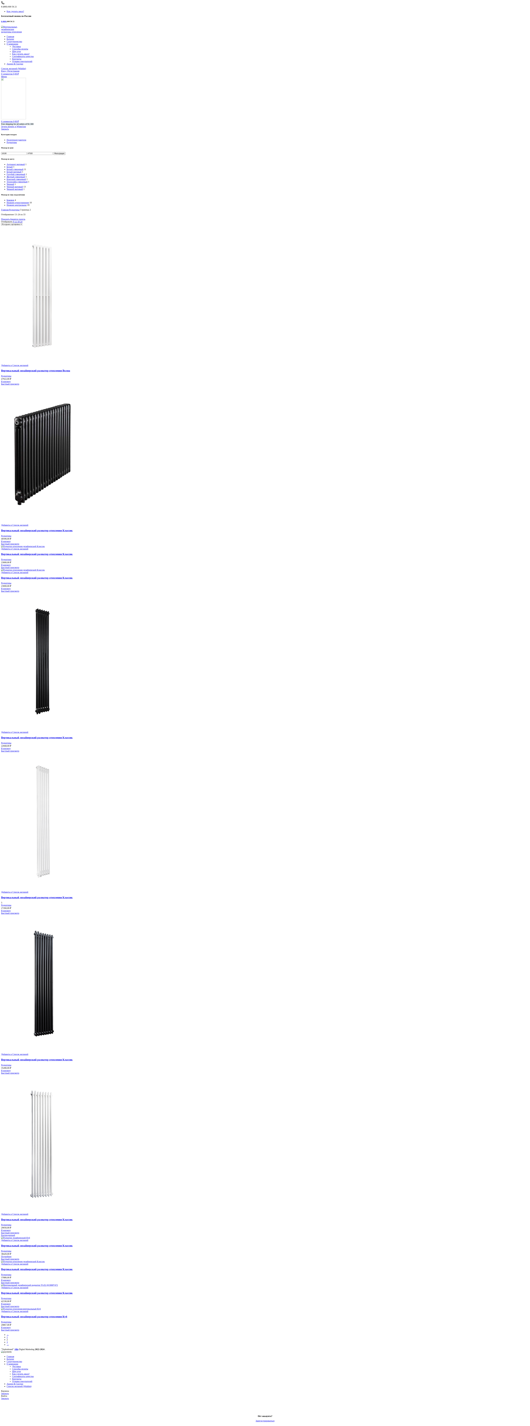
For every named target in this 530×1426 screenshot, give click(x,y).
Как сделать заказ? (21, 54)
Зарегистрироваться (265, 1421)
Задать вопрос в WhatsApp (13, 126)
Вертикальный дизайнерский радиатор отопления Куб (34, 1316)
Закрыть (5, 129)
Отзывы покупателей (22, 61)
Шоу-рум (16, 51)
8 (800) (4, 21)
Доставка (16, 46)
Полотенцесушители (16, 140)
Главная (5, 210)
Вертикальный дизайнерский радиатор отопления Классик (37, 530)
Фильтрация (59, 153)
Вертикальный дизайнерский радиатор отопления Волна (35, 370)
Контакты (16, 59)
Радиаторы (12, 142)
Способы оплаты (20, 49)
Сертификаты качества (23, 56)
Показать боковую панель (13, 219)
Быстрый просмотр (10, 384)
